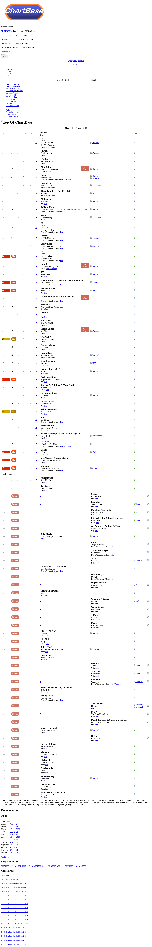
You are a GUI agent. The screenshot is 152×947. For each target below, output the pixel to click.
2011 (20, 866)
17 (14, 826)
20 (14, 824)
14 (12, 840)
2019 (54, 866)
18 (14, 834)
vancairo (4, 43)
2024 (75, 866)
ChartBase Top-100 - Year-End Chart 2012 (14, 892)
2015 (37, 866)
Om (7, 75)
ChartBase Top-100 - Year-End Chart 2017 (14, 912)
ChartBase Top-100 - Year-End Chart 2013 (14, 896)
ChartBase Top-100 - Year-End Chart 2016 (14, 908)
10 (12, 826)
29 (19, 845)
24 (17, 826)
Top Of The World (13, 86)
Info (45, 147)
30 (19, 829)
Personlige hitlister (12, 112)
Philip (3, 35)
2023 (71, 866)
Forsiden (9, 69)
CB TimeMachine (12, 106)
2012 (24, 866)
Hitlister (9, 71)
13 (12, 824)
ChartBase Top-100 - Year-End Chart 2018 (14, 916)
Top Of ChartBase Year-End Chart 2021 (13, 928)
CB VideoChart (11, 93)
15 (14, 845)
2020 (58, 866)
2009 (11, 866)
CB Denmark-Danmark (14, 91)
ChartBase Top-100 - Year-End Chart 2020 (14, 924)
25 (17, 834)
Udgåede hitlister (12, 116)
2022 (67, 866)
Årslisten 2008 (6, 857)
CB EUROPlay (7, 31)
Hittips (8, 73)
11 (12, 834)
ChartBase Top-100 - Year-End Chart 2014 (14, 900)
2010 (16, 866)
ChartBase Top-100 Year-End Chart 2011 (14, 888)
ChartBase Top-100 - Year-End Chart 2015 (14, 904)
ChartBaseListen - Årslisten (10, 879)
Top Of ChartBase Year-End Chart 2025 (13, 944)
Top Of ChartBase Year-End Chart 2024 (13, 940)
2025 (80, 866)
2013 (28, 866)
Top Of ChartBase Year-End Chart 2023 (13, 936)
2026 (84, 866)
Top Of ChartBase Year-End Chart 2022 (13, 932)
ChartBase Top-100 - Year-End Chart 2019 (14, 920)
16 (14, 829)
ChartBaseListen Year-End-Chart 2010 (13, 883)
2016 (41, 866)
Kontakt (76, 65)
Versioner (51, 147)
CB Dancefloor (6, 39)
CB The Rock (11, 101)
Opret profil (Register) (76, 61)
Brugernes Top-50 (12, 89)
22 (17, 845)
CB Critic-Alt (6, 47)
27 (17, 824)
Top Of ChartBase (12, 84)
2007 (3, 866)
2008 (7, 866)
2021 (62, 866)
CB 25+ (9, 104)
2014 (33, 866)
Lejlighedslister (11, 114)
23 (17, 829)
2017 (45, 866)
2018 (50, 866)
